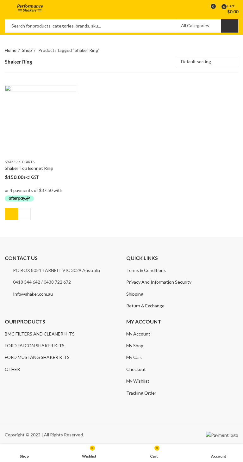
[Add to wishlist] (71, 90)
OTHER (12, 369)
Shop (27, 50)
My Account (138, 333)
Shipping (134, 294)
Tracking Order (141, 393)
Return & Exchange (145, 305)
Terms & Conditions (146, 270)
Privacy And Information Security (158, 282)
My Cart (134, 357)
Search (229, 26)
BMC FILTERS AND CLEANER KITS (40, 333)
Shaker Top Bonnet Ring (29, 168)
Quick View (25, 214)
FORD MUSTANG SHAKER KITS (37, 357)
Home (10, 50)
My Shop (134, 345)
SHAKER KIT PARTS (19, 162)
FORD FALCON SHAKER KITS (35, 345)
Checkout (136, 369)
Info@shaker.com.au (33, 294)
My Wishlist (137, 381)
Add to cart (11, 214)
